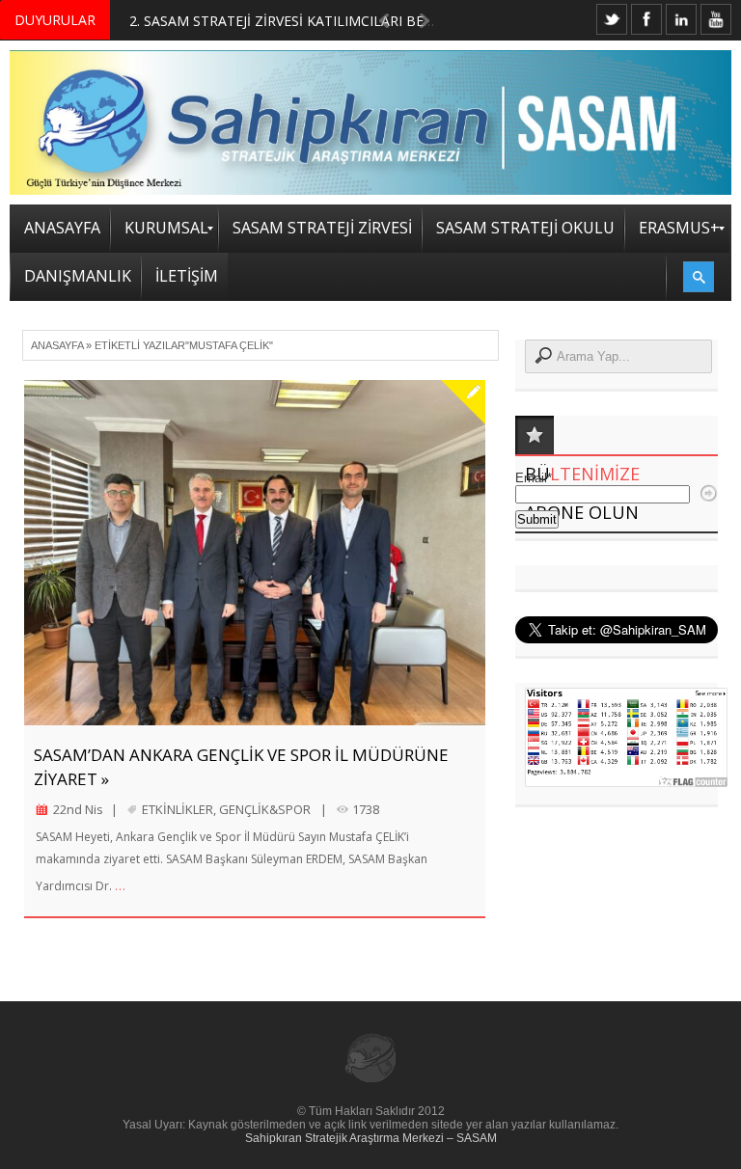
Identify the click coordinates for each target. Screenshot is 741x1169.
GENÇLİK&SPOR (265, 809)
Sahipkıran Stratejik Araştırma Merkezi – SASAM (371, 1138)
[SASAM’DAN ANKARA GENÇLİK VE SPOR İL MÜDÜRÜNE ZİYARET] (254, 553)
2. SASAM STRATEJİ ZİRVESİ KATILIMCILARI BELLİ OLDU (307, 21)
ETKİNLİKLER (177, 809)
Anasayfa (57, 345)
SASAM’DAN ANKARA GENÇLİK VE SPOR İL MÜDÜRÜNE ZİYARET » (241, 767)
